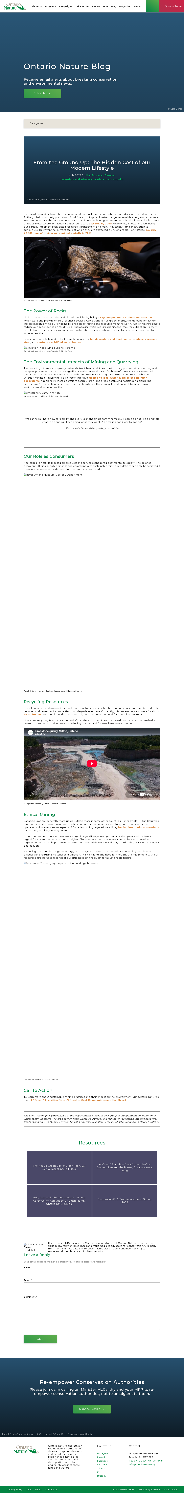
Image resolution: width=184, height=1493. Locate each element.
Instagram (102, 1453)
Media (137, 6)
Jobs (28, 1489)
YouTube (102, 1464)
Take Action (82, 6)
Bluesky (101, 1476)
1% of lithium (32, 714)
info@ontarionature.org (142, 1464)
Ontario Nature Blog (67, 66)
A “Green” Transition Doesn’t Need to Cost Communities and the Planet (78, 1100)
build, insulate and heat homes (111, 339)
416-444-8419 (155, 1460)
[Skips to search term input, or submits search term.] (152, 6)
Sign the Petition (89, 1409)
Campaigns (65, 6)
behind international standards (139, 827)
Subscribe (40, 93)
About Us (37, 6)
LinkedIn (102, 1457)
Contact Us (51, 1489)
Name (28, 1267)
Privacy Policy (15, 1489)
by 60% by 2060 (101, 223)
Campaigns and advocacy (76, 179)
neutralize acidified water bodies (59, 342)
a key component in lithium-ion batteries (125, 317)
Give (105, 6)
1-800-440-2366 (138, 1460)
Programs (50, 6)
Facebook (102, 1461)
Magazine (125, 6)
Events (96, 6)
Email (28, 1280)
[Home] (15, 6)
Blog (113, 6)
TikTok (101, 1468)
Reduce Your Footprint (109, 179)
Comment (30, 1297)
